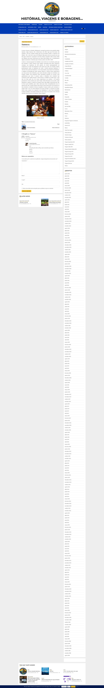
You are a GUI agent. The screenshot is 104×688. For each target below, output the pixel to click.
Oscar (66, 116)
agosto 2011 (67, 570)
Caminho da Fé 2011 (48, 24)
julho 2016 (67, 434)
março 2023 (67, 259)
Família (66, 92)
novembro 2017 (68, 396)
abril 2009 (67, 636)
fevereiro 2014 (68, 501)
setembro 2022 (68, 273)
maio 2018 (67, 385)
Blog (66, 56)
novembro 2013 (68, 506)
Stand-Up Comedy (68, 130)
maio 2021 (67, 309)
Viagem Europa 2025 (54, 32)
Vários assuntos (68, 139)
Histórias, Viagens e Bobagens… (52, 19)
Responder (27, 140)
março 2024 (67, 237)
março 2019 (67, 370)
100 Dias (51, 671)
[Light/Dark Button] (83, 28)
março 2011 (67, 581)
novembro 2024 (68, 221)
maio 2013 (67, 520)
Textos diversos (68, 132)
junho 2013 (67, 517)
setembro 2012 (68, 539)
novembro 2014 (68, 482)
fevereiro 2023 (68, 261)
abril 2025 (67, 209)
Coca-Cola (67, 73)
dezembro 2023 (68, 245)
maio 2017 (67, 411)
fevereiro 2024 (68, 240)
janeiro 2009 (67, 643)
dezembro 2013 (68, 503)
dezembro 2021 (68, 292)
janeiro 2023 (67, 263)
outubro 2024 (67, 223)
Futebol (66, 101)
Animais (66, 51)
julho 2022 (67, 278)
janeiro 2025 (67, 216)
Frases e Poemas (68, 99)
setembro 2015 (68, 458)
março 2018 (67, 389)
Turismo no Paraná (64, 32)
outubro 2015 (67, 456)
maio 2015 (67, 468)
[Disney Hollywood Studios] (44, 202)
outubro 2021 (67, 297)
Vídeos (66, 165)
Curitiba (66, 78)
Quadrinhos (67, 123)
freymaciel (27, 136)
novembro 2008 (68, 648)
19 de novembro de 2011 (24, 203)
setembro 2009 (68, 624)
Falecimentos (67, 89)
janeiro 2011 (67, 586)
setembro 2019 (68, 356)
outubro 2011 (67, 565)
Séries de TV (67, 125)
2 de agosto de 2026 (54, 672)
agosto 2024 (67, 228)
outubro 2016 (67, 427)
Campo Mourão (68, 66)
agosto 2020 (67, 330)
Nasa (33, 121)
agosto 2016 (67, 432)
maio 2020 (67, 337)
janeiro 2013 (67, 529)
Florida (31, 121)
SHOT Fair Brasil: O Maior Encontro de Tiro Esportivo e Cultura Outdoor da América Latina (34, 679)
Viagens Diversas (68, 27)
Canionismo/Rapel (68, 24)
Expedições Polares (69, 87)
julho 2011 (67, 572)
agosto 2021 (67, 301)
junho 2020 (67, 335)
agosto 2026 (67, 173)
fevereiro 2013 (68, 527)
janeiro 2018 (67, 392)
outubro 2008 (67, 650)
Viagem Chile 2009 (22, 29)
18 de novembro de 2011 (54, 203)
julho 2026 (67, 176)
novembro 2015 (68, 453)
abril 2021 (67, 311)
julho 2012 (67, 543)
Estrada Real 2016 (22, 27)
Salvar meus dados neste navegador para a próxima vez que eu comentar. (38, 188)
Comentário (24, 160)
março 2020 (67, 342)
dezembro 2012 (68, 532)
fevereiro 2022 (68, 287)
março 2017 (67, 415)
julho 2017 (67, 406)
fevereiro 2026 (68, 188)
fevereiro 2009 (68, 641)
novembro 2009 (68, 619)
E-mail (23, 180)
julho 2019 (67, 361)
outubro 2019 (67, 354)
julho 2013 (67, 515)
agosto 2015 (67, 460)
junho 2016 (67, 437)
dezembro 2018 (68, 377)
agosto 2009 (67, 627)
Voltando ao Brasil (24, 202)
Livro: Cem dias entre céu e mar (71, 671)
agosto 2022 (67, 275)
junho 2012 (67, 546)
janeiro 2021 (67, 318)
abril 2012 (67, 551)
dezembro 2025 (68, 192)
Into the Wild (67, 106)
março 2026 (67, 185)
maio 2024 (67, 235)
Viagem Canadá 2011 (54, 29)
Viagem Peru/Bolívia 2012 (32, 32)
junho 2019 (67, 363)
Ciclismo (40, 24)
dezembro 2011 (68, 560)
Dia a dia (66, 80)
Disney (50, 200)
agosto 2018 (67, 382)
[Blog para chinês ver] (67, 679)
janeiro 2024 (67, 242)
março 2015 (67, 472)
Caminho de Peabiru (58, 24)
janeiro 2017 (67, 420)
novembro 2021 (68, 294)
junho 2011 (67, 574)
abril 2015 (67, 470)
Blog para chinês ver (76, 679)
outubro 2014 (67, 484)
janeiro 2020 (67, 347)
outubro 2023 (67, 249)
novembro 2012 (68, 534)
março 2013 (67, 525)
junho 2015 (67, 465)
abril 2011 (67, 579)
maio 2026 (67, 180)
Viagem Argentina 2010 (33, 29)
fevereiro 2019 (68, 373)
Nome (23, 175)
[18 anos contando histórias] (23, 671)
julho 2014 (67, 489)
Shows (66, 127)
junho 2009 (67, 631)
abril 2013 (67, 522)
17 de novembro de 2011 (34, 46)
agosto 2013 (67, 513)
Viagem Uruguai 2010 (43, 29)
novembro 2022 (68, 268)
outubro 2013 (67, 508)
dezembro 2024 (68, 218)
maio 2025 (67, 207)
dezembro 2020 (68, 320)
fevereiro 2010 (68, 612)
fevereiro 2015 (68, 475)
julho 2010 (67, 600)
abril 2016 (67, 441)
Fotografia (67, 97)
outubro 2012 (67, 536)
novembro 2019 (68, 351)
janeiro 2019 (67, 375)
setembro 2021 (68, 299)
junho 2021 (67, 306)
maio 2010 (67, 605)
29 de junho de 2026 (76, 681)
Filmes (66, 94)
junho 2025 (67, 204)
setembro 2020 (68, 328)
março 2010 (67, 610)
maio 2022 (67, 282)
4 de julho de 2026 (45, 681)
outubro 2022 (67, 271)
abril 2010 (67, 608)
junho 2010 (67, 603)
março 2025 (67, 211)
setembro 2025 (68, 197)
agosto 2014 (67, 487)
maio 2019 (67, 366)
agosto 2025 (67, 199)
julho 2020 (67, 332)
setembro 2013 (68, 510)
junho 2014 (67, 491)
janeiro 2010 (67, 615)
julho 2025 (67, 202)
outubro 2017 (67, 399)
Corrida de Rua (68, 75)
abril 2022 (67, 285)
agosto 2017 (67, 403)
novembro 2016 (68, 425)
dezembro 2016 (68, 422)
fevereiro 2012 (68, 555)
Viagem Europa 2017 (44, 32)
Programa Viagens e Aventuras (56, 27)
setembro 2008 (68, 653)
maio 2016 (67, 439)
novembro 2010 (68, 591)
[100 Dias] (45, 671)
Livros (66, 108)
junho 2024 (67, 233)
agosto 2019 (67, 358)
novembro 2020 (68, 323)
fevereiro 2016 (68, 446)
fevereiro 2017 (68, 418)
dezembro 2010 (68, 589)
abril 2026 (67, 183)
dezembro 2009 (68, 617)
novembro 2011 (68, 562)
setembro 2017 (68, 401)
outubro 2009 (67, 622)
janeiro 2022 (67, 290)
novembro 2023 (68, 247)
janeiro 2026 (67, 190)
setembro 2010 (68, 596)
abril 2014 (67, 496)
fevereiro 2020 (68, 344)
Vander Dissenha (26, 46)
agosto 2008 (67, 655)
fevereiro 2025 (68, 214)
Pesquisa (82, 41)
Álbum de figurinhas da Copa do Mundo (50, 679)
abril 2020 (67, 339)
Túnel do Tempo (68, 134)
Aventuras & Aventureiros (24, 24)
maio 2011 (67, 577)
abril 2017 (67, 413)
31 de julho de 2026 (67, 672)
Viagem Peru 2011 (22, 32)
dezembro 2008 (68, 646)
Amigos (66, 49)
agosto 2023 (67, 254)
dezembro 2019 (68, 349)
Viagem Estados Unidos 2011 (66, 29)
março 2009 (67, 638)
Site (22, 184)
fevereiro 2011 (68, 584)
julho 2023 (67, 256)
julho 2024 (67, 230)
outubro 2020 (67, 325)
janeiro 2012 (67, 558)
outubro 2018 (67, 380)
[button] (85, 29)
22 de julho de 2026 (32, 683)
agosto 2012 (67, 541)
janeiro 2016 (67, 449)
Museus (39, 27)
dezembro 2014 (68, 479)
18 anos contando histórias (34, 671)
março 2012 (67, 553)
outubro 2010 (67, 593)
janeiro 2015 (67, 477)
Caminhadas (34, 24)
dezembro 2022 (68, 266)
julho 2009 (67, 629)
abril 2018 (67, 387)
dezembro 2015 (68, 451)
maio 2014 (67, 494)
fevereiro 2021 (68, 316)
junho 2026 (67, 178)
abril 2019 (67, 368)
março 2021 (67, 313)
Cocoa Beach (26, 121)
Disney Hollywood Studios (55, 202)
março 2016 (67, 444)
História (66, 104)
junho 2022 (67, 280)
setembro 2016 (68, 430)
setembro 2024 (68, 226)
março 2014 (67, 498)
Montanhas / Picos (32, 27)
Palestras (45, 27)
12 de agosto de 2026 (32, 672)
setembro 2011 (68, 567)
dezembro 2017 (68, 394)
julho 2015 (67, 463)
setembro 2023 (68, 252)
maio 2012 (67, 548)
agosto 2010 (67, 598)
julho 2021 (67, 304)
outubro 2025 (67, 195)
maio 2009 (67, 634)
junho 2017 (67, 408)
